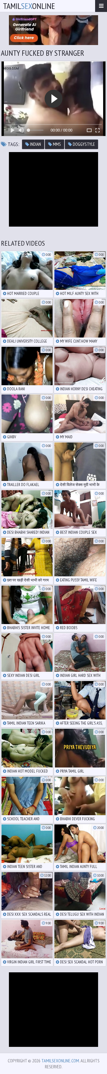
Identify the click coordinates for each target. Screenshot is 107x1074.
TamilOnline (29, 5)
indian (35, 144)
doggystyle (83, 144)
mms (56, 144)
